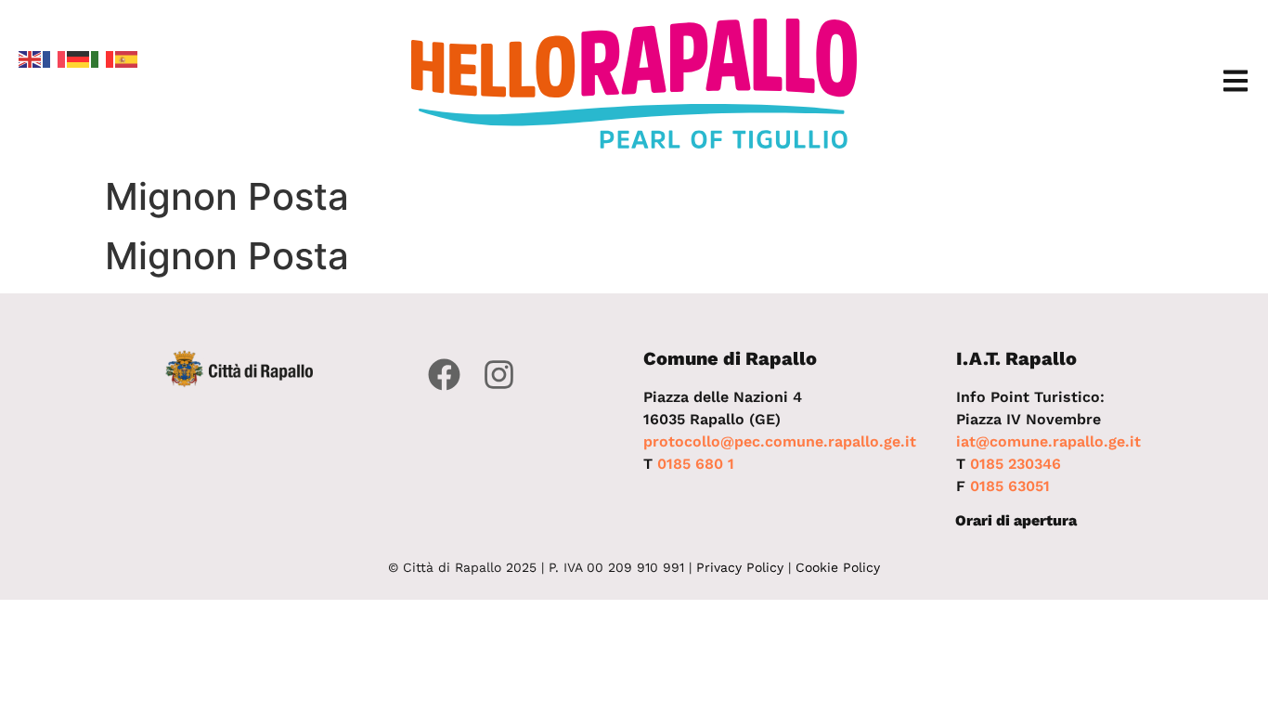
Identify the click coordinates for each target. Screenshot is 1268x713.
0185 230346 (1015, 464)
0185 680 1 (695, 464)
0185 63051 (1010, 486)
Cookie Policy (838, 567)
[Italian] (103, 57)
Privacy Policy (739, 567)
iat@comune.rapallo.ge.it (1048, 441)
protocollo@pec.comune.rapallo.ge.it (779, 441)
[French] (55, 57)
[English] (31, 57)
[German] (79, 57)
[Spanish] (127, 57)
